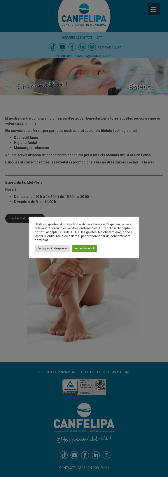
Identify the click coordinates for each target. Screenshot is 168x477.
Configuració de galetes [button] (52, 248)
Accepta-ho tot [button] (84, 248)
